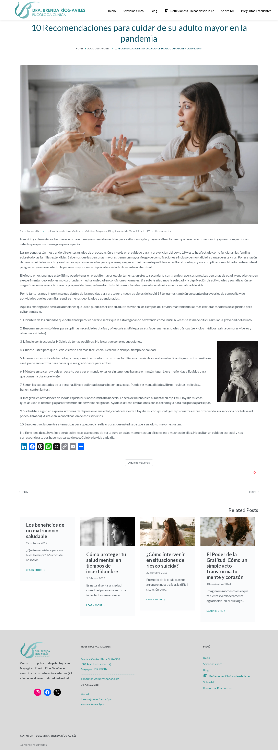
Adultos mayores (139, 462)
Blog (111, 231)
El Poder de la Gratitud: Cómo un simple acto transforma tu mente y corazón (227, 565)
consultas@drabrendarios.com (100, 678)
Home (79, 48)
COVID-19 (143, 231)
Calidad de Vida (125, 231)
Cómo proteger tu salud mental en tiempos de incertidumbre (106, 562)
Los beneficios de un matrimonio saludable (45, 530)
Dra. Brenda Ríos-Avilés (65, 231)
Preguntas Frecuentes (217, 688)
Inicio (206, 658)
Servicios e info (212, 664)
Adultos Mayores (98, 48)
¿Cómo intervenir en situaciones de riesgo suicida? (165, 560)
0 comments (163, 231)
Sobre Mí (208, 682)
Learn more (34, 570)
